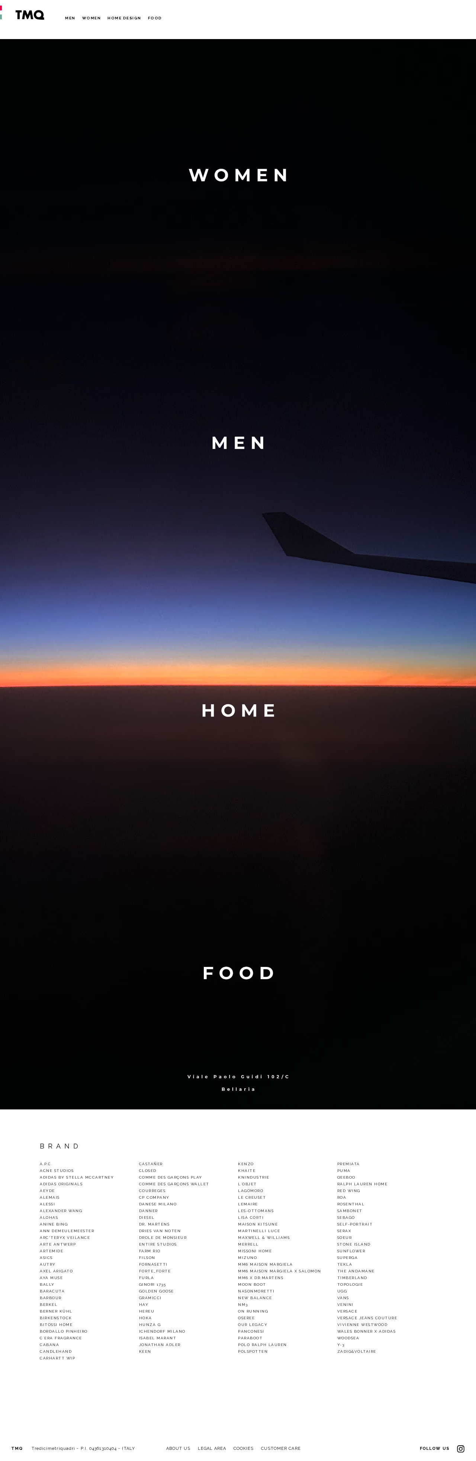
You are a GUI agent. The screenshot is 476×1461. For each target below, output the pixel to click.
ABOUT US (178, 1448)
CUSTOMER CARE (281, 1448)
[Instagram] (461, 1448)
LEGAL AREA (212, 1448)
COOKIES (244, 1448)
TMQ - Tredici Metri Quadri (30, 15)
